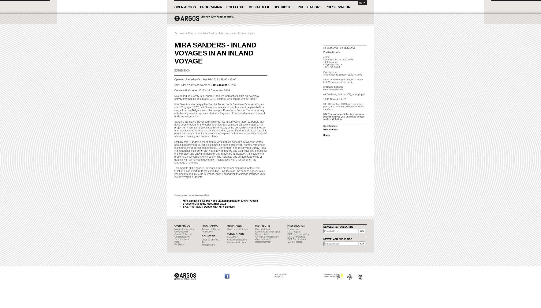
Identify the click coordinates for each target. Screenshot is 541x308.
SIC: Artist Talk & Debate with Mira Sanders (209, 206)
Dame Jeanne (219, 85)
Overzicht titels (263, 239)
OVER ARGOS (185, 7)
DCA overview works (298, 234)
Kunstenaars (208, 244)
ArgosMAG (232, 237)
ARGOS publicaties (237, 239)
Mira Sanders (330, 129)
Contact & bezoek (183, 234)
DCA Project (293, 231)
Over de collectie (210, 239)
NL (360, 2)
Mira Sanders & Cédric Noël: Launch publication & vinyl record (220, 200)
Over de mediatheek (237, 229)
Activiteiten (207, 231)
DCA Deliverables (296, 236)
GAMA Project (294, 241)
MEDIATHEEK (259, 7)
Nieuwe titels (261, 234)
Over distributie (263, 229)
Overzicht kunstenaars (267, 236)
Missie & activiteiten (184, 229)
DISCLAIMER (280, 274)
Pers (176, 241)
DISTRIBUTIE (284, 7)
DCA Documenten (296, 239)
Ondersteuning (182, 236)
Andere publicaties (236, 242)
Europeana (293, 229)
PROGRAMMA (211, 7)
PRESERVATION (338, 7)
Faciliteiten (179, 244)
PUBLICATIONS (309, 7)
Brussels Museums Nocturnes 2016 (204, 203)
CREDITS (278, 277)
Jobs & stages (181, 239)
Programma (194, 33)
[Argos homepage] (204, 20)
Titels (204, 242)
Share (326, 135)
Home (182, 33)
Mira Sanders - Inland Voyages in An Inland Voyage (229, 33)
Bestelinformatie (263, 241)
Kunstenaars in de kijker (267, 231)
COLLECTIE (235, 7)
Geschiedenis (181, 231)
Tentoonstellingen (211, 229)
